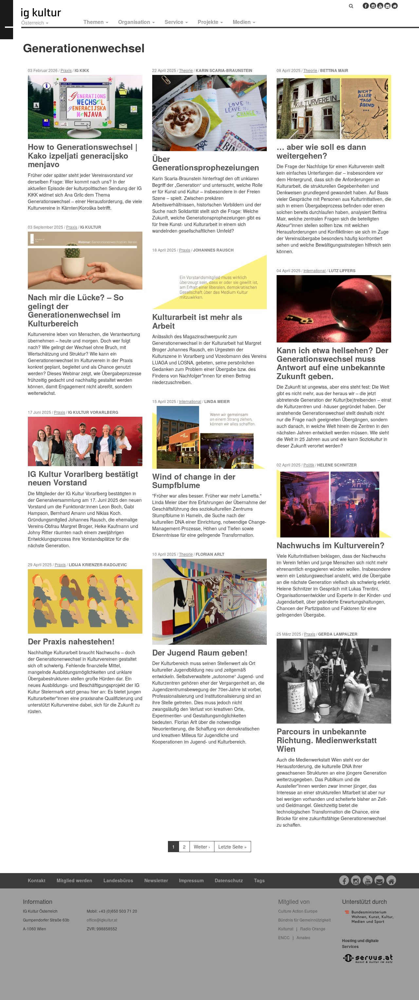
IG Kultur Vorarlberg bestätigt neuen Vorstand (83, 478)
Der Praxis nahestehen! (71, 641)
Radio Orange (312, 928)
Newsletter (156, 880)
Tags (259, 880)
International (190, 401)
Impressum (191, 880)
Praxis (66, 70)
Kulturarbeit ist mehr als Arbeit (197, 321)
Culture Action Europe (298, 911)
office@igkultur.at (102, 919)
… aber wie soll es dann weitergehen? (321, 151)
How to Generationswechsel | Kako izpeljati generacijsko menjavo (82, 155)
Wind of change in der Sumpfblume (193, 480)
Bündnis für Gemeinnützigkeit (304, 919)
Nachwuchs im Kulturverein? (331, 545)
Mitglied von (294, 901)
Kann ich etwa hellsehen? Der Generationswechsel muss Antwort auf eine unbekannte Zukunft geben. (332, 362)
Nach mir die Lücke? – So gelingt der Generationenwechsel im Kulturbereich (76, 309)
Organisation (135, 22)
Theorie (186, 70)
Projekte (209, 22)
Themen (94, 22)
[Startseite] (48, 13)
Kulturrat (285, 928)
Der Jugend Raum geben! (199, 652)
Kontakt (37, 880)
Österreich (33, 22)
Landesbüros (118, 880)
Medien (242, 22)
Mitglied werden (74, 880)
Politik (308, 464)
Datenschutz (229, 880)
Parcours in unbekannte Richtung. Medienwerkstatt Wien (327, 740)
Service (175, 22)
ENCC (284, 937)
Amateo (303, 937)
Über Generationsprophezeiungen (205, 163)
